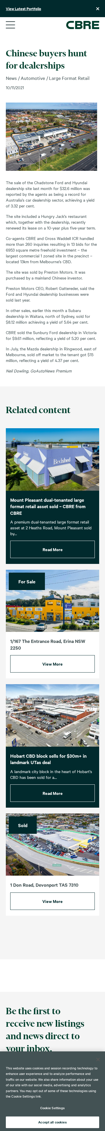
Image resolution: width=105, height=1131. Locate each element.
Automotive (33, 78)
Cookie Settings (52, 1107)
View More (52, 664)
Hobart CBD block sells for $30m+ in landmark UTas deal (48, 759)
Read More (53, 549)
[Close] (98, 1059)
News (11, 78)
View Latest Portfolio (23, 8)
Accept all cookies (52, 1122)
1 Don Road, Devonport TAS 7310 (44, 884)
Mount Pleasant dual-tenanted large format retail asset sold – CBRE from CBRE (47, 506)
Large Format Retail (69, 78)
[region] (52, 1091)
